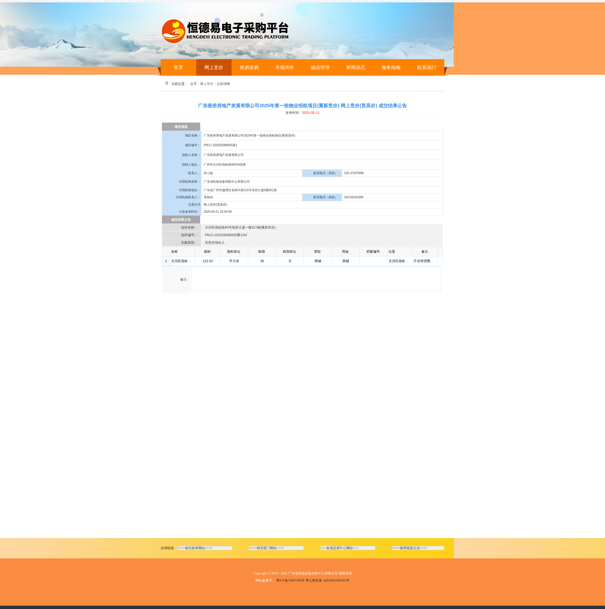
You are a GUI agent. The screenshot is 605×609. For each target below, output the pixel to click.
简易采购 (249, 67)
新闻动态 (355, 67)
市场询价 (284, 67)
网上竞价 (213, 67)
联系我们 (426, 67)
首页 (178, 67)
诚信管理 (320, 67)
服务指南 (391, 67)
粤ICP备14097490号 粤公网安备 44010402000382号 (313, 580)
